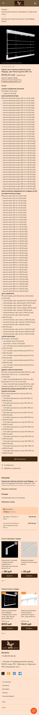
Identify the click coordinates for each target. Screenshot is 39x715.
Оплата (5, 693)
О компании (6, 682)
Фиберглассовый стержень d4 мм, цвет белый (29, 562)
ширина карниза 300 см (11, 81)
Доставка (5, 689)
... (2, 16)
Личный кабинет (8, 696)
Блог (4, 702)
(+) (10, 91)
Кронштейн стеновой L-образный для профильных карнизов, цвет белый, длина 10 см (10, 564)
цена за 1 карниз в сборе (10, 78)
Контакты (5, 685)
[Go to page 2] (3, 580)
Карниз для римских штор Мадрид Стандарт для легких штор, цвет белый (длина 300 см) (9, 614)
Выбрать (10, 576)
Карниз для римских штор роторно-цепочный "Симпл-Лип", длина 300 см (28, 613)
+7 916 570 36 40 (9, 656)
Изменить (12, 512)
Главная (4, 9)
